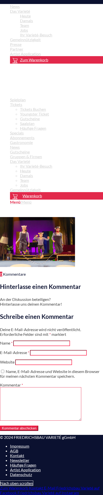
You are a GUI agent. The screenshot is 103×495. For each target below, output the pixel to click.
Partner (16, 49)
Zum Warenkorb (34, 59)
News (15, 6)
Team (24, 25)
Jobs (24, 30)
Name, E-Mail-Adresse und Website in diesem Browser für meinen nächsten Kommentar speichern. (50, 373)
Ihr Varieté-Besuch (36, 34)
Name (6, 343)
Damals (26, 20)
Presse (16, 44)
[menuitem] (56, 6)
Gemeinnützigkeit (25, 39)
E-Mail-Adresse (14, 352)
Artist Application (25, 53)
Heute (25, 15)
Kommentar (11, 384)
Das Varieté (20, 11)
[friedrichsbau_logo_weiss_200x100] (37, 91)
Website (7, 362)
